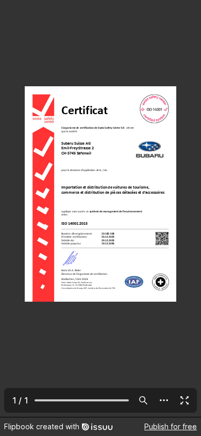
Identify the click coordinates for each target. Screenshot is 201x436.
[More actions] (164, 400)
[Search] (143, 400)
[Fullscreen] (184, 400)
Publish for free (170, 426)
